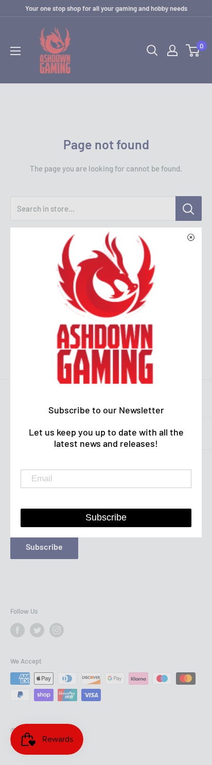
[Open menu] (15, 51)
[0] (193, 50)
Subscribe (44, 546)
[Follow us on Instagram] (56, 630)
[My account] (172, 50)
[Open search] (152, 50)
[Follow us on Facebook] (17, 630)
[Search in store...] (188, 208)
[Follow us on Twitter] (37, 630)
